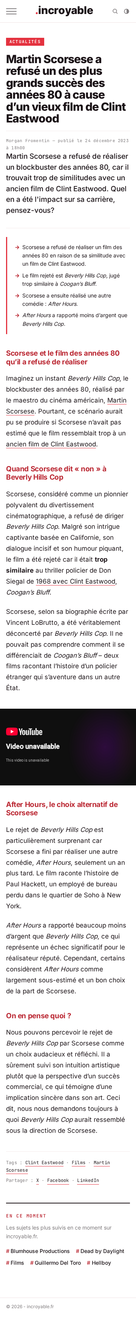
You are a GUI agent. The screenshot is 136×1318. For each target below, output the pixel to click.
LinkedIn (88, 1180)
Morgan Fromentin (28, 140)
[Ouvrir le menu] (11, 11)
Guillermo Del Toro (58, 1262)
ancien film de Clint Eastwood (51, 444)
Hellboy (101, 1262)
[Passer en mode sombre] (126, 11)
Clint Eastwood (44, 1163)
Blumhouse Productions (40, 1251)
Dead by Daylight (102, 1251)
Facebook (58, 1180)
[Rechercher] (115, 11)
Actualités (25, 41)
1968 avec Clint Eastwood (75, 581)
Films (78, 1163)
